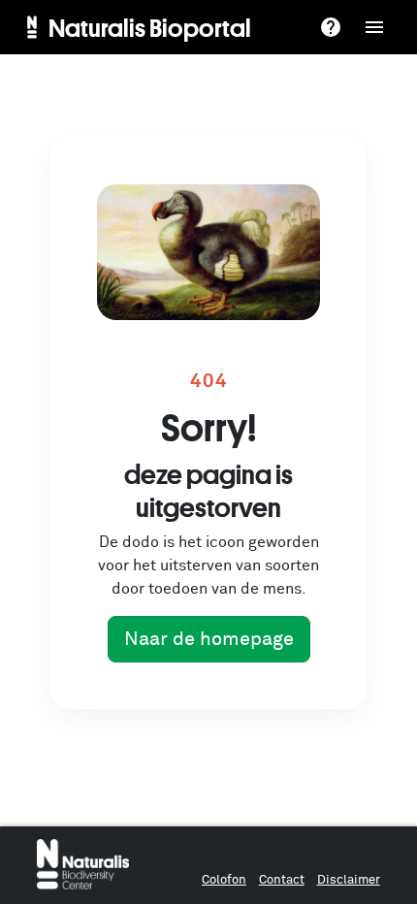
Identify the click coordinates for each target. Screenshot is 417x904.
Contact (282, 880)
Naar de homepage (209, 639)
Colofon (224, 880)
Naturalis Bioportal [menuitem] (149, 27)
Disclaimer (348, 880)
